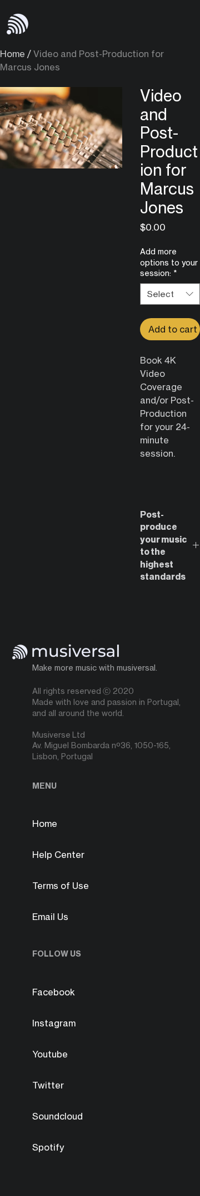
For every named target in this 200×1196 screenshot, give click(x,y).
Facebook (53, 992)
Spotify (48, 1147)
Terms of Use (60, 885)
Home (12, 53)
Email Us (50, 916)
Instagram (54, 1023)
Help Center (58, 854)
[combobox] (170, 294)
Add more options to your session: (169, 262)
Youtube (50, 1054)
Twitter (48, 1085)
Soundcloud (57, 1116)
